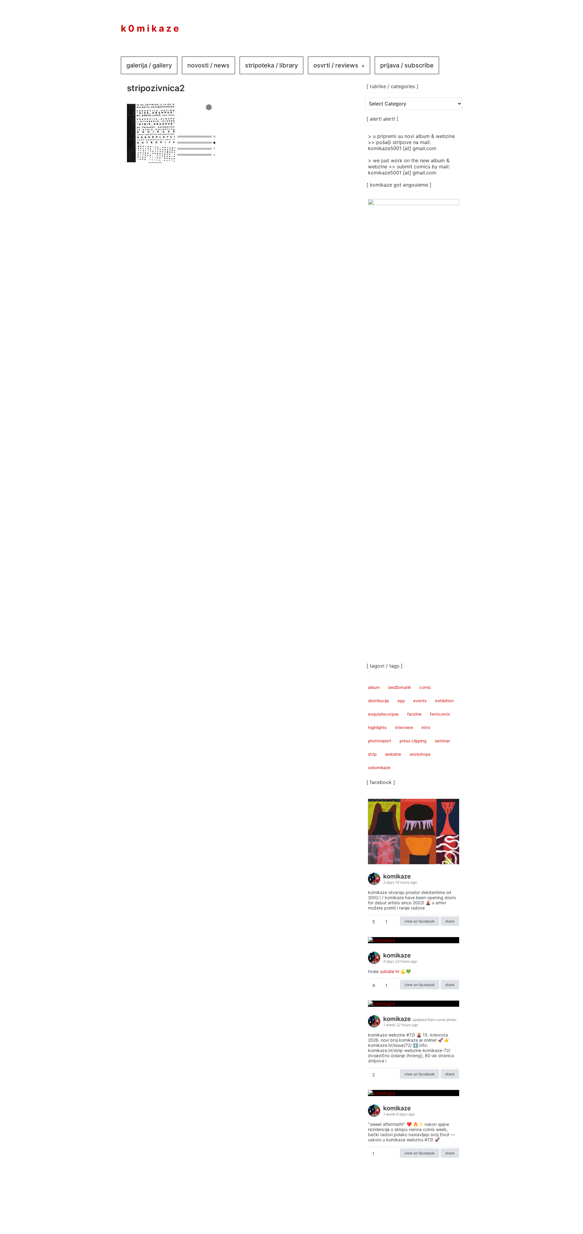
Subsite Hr (389, 971)
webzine (393, 754)
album (374, 687)
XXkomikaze (379, 767)
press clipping (413, 740)
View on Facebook (419, 921)
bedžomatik (399, 687)
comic (425, 687)
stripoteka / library (271, 65)
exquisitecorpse (383, 714)
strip (372, 754)
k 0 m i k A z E (150, 28)
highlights (377, 727)
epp (401, 700)
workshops (420, 754)
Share (450, 921)
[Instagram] (432, 24)
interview (404, 727)
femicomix (440, 714)
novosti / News (208, 65)
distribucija (378, 700)
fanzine (414, 714)
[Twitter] (450, 24)
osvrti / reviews (335, 65)
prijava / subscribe (407, 65)
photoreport (379, 740)
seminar (442, 740)
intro (425, 727)
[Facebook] (413, 24)
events (420, 700)
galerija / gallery (149, 65)
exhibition (444, 700)
